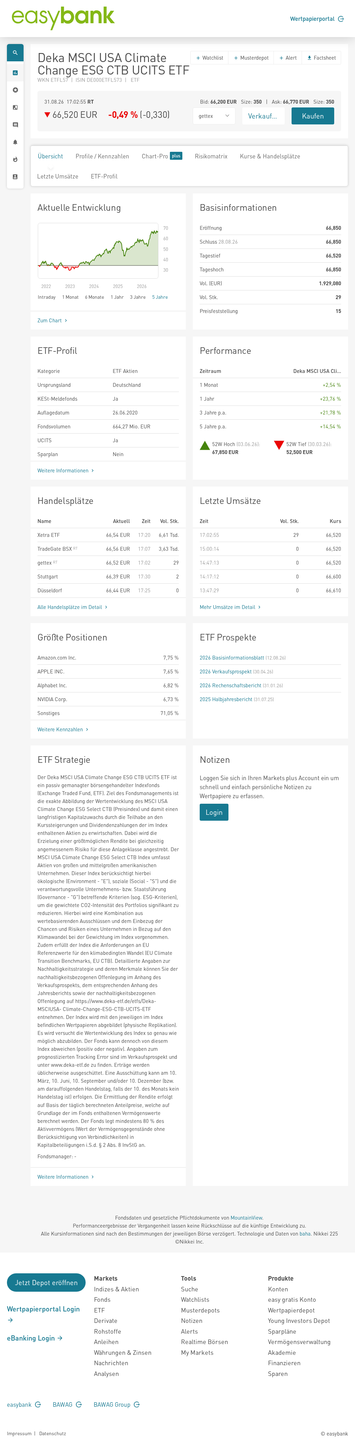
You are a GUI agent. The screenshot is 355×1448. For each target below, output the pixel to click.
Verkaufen (263, 115)
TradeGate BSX (55, 548)
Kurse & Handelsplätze (270, 156)
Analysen (106, 1373)
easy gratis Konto (292, 1299)
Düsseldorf (49, 590)
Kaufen (313, 115)
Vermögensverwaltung (299, 1341)
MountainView (246, 1217)
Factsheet (324, 57)
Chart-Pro (155, 156)
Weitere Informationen (63, 470)
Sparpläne (282, 1331)
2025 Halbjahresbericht (226, 699)
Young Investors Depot (299, 1320)
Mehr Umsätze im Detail (228, 606)
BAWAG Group (113, 1404)
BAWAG (63, 1404)
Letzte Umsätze (57, 176)
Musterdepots (200, 1310)
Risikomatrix (211, 156)
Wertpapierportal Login (43, 1308)
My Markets (197, 1352)
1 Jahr (117, 297)
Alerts (189, 1331)
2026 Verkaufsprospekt (226, 671)
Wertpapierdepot (291, 1310)
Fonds (102, 1299)
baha (305, 1233)
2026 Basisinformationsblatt (232, 657)
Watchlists (195, 1299)
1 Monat (70, 297)
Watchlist (212, 57)
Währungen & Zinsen (122, 1352)
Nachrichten (111, 1363)
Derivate (106, 1320)
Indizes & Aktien (116, 1289)
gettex (45, 562)
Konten (278, 1289)
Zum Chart (50, 320)
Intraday (46, 297)
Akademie (282, 1352)
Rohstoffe (107, 1331)
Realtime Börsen (204, 1341)
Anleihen (106, 1341)
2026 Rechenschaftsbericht (230, 685)
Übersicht (50, 156)
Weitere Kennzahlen (60, 729)
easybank (20, 1404)
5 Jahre (160, 297)
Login (214, 812)
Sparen (278, 1373)
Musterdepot (254, 57)
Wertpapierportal (313, 18)
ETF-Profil (104, 176)
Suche (189, 1289)
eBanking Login (32, 1337)
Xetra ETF (48, 534)
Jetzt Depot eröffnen (46, 1282)
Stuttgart (47, 576)
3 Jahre (138, 297)
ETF (99, 1310)
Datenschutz (52, 1433)
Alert (290, 57)
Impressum (19, 1433)
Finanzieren (284, 1363)
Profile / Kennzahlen (102, 156)
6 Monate (94, 297)
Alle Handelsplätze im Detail (70, 606)
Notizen (191, 1320)
